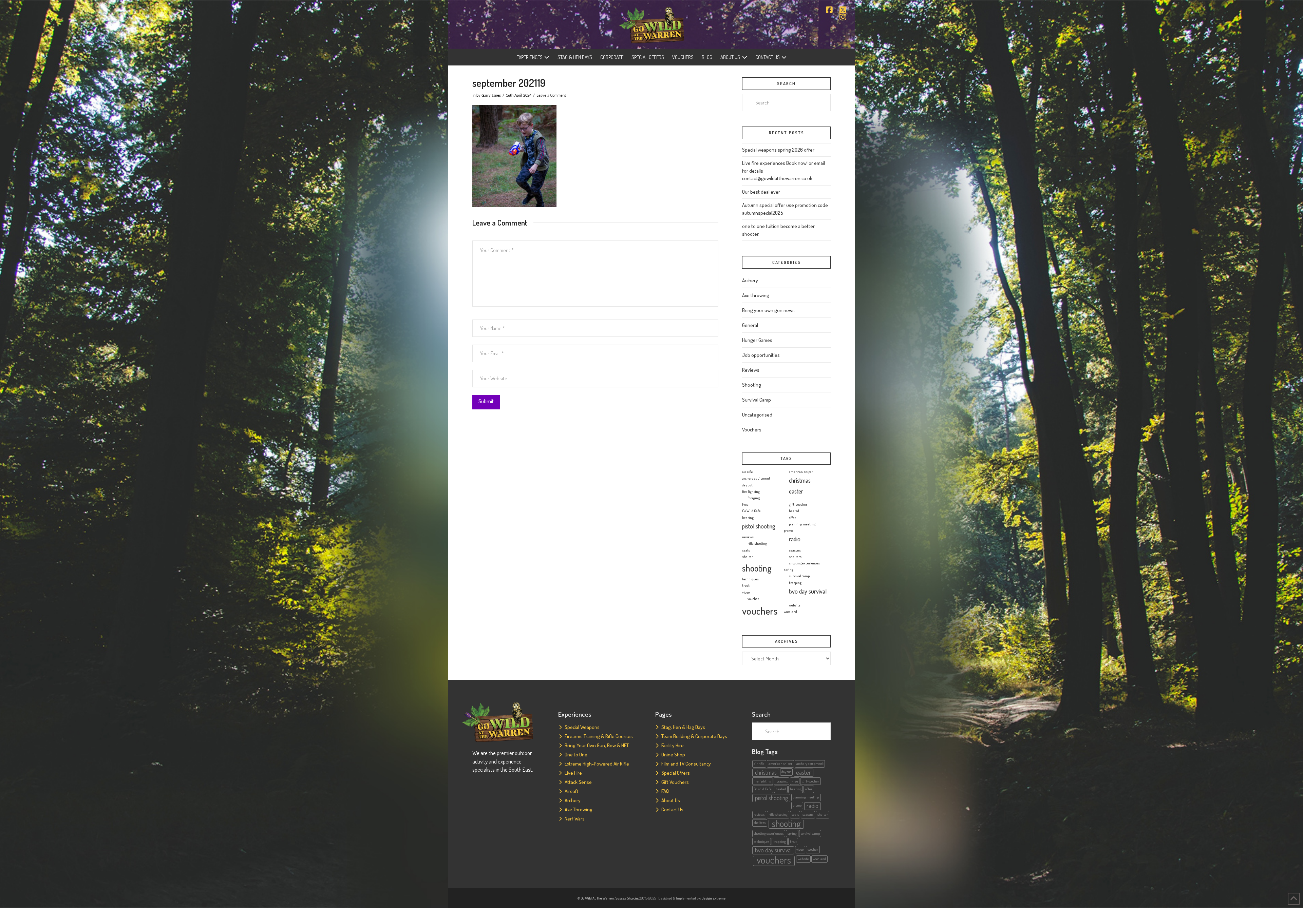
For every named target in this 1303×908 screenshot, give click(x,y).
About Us (670, 800)
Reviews (750, 370)
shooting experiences (804, 563)
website (794, 605)
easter (796, 491)
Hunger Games (757, 340)
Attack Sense (578, 782)
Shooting (751, 385)
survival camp (799, 576)
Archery (750, 280)
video (746, 592)
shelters (795, 556)
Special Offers (675, 773)
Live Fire (573, 773)
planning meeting (802, 524)
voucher (753, 598)
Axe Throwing (578, 809)
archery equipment (756, 478)
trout (746, 585)
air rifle (747, 471)
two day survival (808, 591)
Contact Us (672, 809)
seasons (795, 550)
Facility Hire (672, 745)
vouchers (759, 610)
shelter (747, 556)
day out (747, 485)
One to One (576, 754)
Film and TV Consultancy (686, 763)
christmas (800, 480)
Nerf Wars (575, 818)
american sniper (801, 471)
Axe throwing (755, 295)
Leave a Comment (551, 95)
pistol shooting (758, 526)
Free (745, 504)
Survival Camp (756, 400)
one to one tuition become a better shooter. (778, 230)
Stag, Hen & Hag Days (683, 727)
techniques (750, 579)
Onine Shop (673, 754)
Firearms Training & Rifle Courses (599, 736)
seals (746, 550)
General (750, 325)
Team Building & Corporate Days (694, 736)
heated (794, 510)
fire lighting (751, 491)
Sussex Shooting (627, 898)
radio (794, 539)
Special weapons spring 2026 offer (778, 150)
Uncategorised (757, 414)
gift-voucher (798, 504)
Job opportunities (761, 355)
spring (788, 569)
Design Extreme (713, 898)
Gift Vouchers (675, 782)
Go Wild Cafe (751, 510)
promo (788, 530)
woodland (790, 611)
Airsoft (572, 791)
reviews (748, 537)
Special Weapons (582, 727)
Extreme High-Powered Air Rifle (597, 763)
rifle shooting (757, 543)
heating (748, 517)
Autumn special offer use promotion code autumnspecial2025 (785, 209)
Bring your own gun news (768, 310)
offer (792, 517)
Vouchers (751, 429)
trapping (795, 582)
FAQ (665, 791)
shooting (757, 568)
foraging (754, 498)
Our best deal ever (761, 192)
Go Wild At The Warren (597, 898)
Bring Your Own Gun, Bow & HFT (597, 745)
